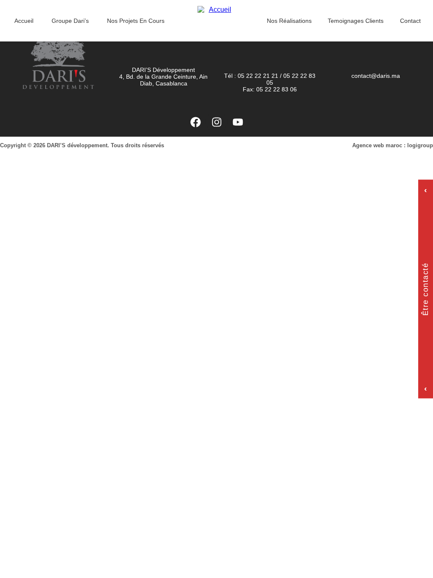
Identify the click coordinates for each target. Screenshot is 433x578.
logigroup (420, 145)
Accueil (23, 20)
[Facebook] (195, 121)
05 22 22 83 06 (276, 89)
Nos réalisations (289, 20)
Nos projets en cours (135, 20)
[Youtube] (237, 121)
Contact (410, 20)
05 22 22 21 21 (258, 75)
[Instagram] (216, 121)
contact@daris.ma (375, 75)
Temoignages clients (356, 20)
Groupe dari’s (70, 20)
